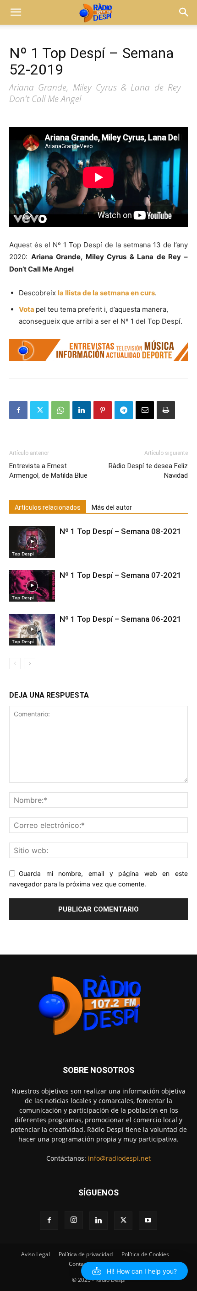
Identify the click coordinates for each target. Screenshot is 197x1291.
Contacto (80, 1264)
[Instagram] (74, 1220)
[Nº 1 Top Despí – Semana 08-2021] (32, 542)
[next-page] (29, 663)
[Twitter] (39, 410)
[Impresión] (166, 410)
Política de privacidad (86, 1254)
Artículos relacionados (48, 507)
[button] (15, 12)
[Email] (145, 410)
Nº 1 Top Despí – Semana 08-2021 (120, 531)
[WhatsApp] (60, 410)
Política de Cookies (145, 1254)
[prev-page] (15, 663)
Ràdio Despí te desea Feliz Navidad (148, 471)
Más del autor (112, 507)
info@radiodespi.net (119, 1158)
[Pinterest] (102, 410)
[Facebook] (18, 410)
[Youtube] (148, 1220)
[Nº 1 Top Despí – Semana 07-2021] (32, 586)
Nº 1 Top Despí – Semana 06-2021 (120, 619)
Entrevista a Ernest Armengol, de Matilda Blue (48, 471)
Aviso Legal (35, 1254)
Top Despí (23, 553)
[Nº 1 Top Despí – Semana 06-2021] (32, 630)
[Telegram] (124, 410)
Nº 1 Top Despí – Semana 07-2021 (120, 575)
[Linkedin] (81, 410)
